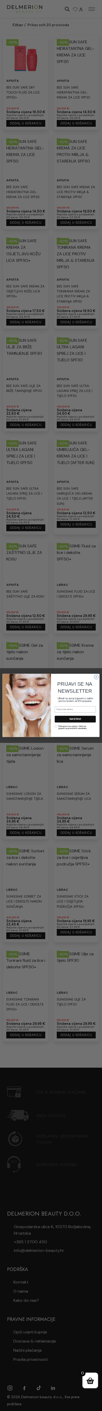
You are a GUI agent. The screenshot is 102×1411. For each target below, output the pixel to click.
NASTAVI (75, 719)
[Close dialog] (96, 677)
